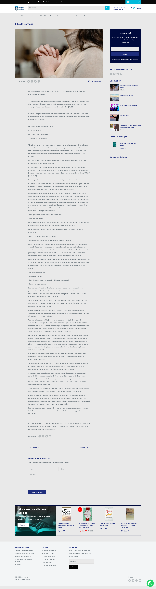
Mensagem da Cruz (55, 16)
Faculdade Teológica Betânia (24, 550)
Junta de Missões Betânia (23, 556)
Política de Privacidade (49, 550)
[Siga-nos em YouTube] (121, 74)
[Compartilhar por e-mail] (39, 81)
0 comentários (96, 81)
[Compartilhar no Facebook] (28, 81)
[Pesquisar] (107, 8)
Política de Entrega (48, 553)
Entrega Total (124, 115)
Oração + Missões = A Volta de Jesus (129, 86)
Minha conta (117, 9)
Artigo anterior (34, 447)
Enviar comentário (37, 492)
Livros (23, 16)
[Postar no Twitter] (35, 81)
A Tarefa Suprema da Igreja (128, 105)
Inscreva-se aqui (135, 2)
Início (16, 16)
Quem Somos (69, 16)
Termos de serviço (48, 562)
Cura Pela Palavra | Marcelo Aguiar (128, 144)
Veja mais (23, 525)
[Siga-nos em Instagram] (117, 74)
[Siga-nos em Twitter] (114, 74)
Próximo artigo (83, 447)
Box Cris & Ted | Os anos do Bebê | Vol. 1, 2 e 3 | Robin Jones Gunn (129, 525)
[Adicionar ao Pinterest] (32, 81)
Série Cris (43, 16)
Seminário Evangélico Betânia (24, 553)
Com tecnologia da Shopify (22, 579)
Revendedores (89, 16)
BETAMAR (18, 564)
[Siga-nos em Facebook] (111, 74)
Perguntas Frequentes (49, 559)
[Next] (140, 520)
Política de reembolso (49, 565)
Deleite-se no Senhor (126, 95)
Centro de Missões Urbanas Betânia (23, 560)
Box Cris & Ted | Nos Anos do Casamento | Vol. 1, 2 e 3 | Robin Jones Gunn (87, 525)
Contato (78, 16)
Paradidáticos (33, 16)
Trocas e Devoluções (48, 556)
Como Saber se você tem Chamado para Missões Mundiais (130, 126)
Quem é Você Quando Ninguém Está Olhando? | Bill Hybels (66, 525)
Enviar (125, 54)
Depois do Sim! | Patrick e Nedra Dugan (107, 524)
